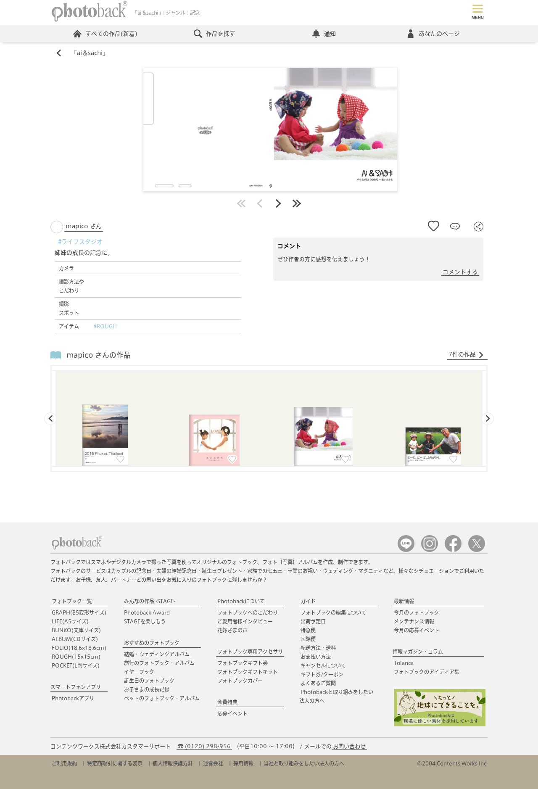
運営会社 (213, 763)
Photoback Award (147, 612)
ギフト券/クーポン (322, 674)
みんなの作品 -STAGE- (149, 601)
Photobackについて (241, 601)
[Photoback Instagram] (429, 550)
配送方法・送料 (318, 647)
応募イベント (232, 713)
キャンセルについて (323, 665)
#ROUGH (105, 326)
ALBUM (75, 638)
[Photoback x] (476, 550)
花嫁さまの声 (232, 630)
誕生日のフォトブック (149, 680)
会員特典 (227, 702)
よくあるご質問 (318, 683)
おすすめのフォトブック (151, 642)
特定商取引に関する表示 (114, 763)
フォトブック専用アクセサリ (250, 651)
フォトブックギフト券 (242, 662)
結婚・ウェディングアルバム (157, 654)
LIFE (70, 621)
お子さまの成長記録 (146, 689)
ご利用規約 (64, 763)
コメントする (460, 272)
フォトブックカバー (240, 680)
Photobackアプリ (73, 698)
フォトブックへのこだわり (247, 612)
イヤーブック (139, 671)
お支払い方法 (316, 656)
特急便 (308, 630)
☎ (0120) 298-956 (204, 746)
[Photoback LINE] (406, 550)
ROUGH (76, 656)
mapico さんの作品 (98, 355)
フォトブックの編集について (333, 612)
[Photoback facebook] (453, 550)
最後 (297, 203)
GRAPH (79, 612)
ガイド (308, 601)
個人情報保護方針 (173, 763)
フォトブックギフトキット (247, 671)
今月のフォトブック (416, 612)
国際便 (308, 638)
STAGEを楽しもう (145, 621)
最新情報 (404, 601)
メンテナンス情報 (414, 621)
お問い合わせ (349, 746)
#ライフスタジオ (80, 242)
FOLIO (79, 647)
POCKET (76, 665)
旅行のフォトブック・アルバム (159, 662)
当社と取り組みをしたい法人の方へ (304, 763)
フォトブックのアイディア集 (426, 671)
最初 (241, 203)
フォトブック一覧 (72, 601)
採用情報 (243, 763)
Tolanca (404, 662)
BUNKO (76, 630)
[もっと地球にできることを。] (440, 724)
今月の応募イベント (416, 630)
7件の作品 (462, 354)
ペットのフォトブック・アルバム (162, 698)
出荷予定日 (313, 621)
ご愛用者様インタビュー (245, 621)
